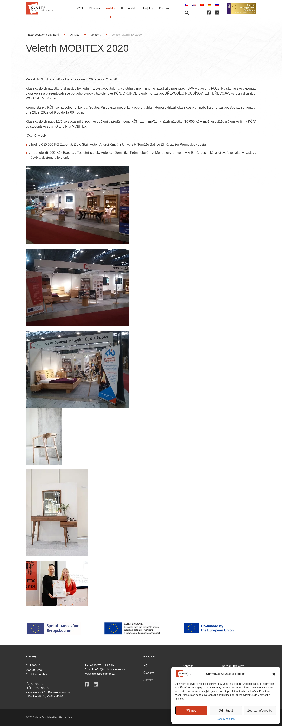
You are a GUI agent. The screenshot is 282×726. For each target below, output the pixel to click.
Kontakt (164, 8)
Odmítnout (226, 710)
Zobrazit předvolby (259, 710)
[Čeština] (187, 4)
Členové (148, 672)
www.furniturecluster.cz (100, 673)
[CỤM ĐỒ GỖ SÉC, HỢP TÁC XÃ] (202, 4)
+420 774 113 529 (102, 665)
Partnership (128, 8)
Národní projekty (233, 665)
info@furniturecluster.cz (110, 669)
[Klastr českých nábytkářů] (39, 8)
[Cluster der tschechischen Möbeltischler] (210, 4)
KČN (80, 8)
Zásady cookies (226, 719)
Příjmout (191, 710)
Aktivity (110, 8)
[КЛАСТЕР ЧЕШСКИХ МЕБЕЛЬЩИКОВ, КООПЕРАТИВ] (217, 4)
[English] (194, 4)
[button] (274, 674)
